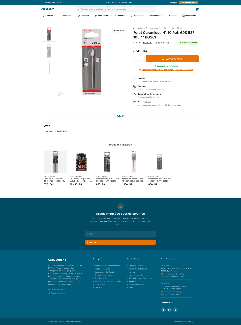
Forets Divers (119, 30)
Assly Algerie (59, 322)
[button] (197, 9)
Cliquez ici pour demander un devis (167, 70)
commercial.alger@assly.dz (173, 274)
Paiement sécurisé (136, 275)
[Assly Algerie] (48, 9)
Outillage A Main (101, 278)
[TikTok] (175, 309)
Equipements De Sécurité (105, 272)
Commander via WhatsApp (167, 66)
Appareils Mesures (102, 269)
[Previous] (61, 62)
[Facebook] (163, 309)
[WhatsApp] (169, 309)
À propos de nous (136, 266)
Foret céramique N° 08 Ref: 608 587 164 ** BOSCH (107, 180)
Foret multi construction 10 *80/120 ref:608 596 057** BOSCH (54, 180)
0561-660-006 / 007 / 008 (173, 276)
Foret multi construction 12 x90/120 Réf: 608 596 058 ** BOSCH (132, 180)
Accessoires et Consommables (145, 28)
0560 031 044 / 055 (171, 294)
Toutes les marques (136, 284)
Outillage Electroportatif (104, 275)
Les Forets (165, 28)
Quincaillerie (100, 284)
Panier (131, 287)
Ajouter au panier (174, 59)
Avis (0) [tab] (120, 116)
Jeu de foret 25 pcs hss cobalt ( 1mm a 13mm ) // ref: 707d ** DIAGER (80, 180)
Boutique (173, 3)
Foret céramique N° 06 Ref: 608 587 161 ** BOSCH (159, 180)
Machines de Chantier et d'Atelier (108, 281)
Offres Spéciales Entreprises (140, 278)
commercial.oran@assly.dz (173, 292)
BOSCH (147, 42)
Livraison (132, 272)
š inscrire (92, 242)
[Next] (122, 62)
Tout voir (98, 287)
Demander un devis (188, 3)
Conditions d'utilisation (138, 269)
